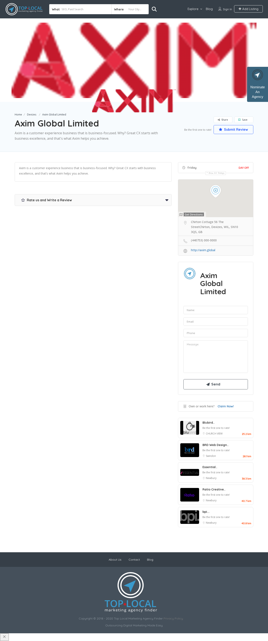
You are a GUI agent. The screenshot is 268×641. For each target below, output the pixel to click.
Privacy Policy (173, 618)
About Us (115, 559)
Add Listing (249, 9)
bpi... (206, 512)
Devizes (31, 114)
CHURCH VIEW (214, 433)
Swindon (211, 456)
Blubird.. (208, 422)
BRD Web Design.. (215, 445)
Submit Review (235, 129)
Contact (134, 559)
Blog (209, 9)
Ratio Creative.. (213, 489)
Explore (193, 9)
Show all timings (216, 173)
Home (18, 114)
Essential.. (209, 467)
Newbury (211, 478)
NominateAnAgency (257, 92)
